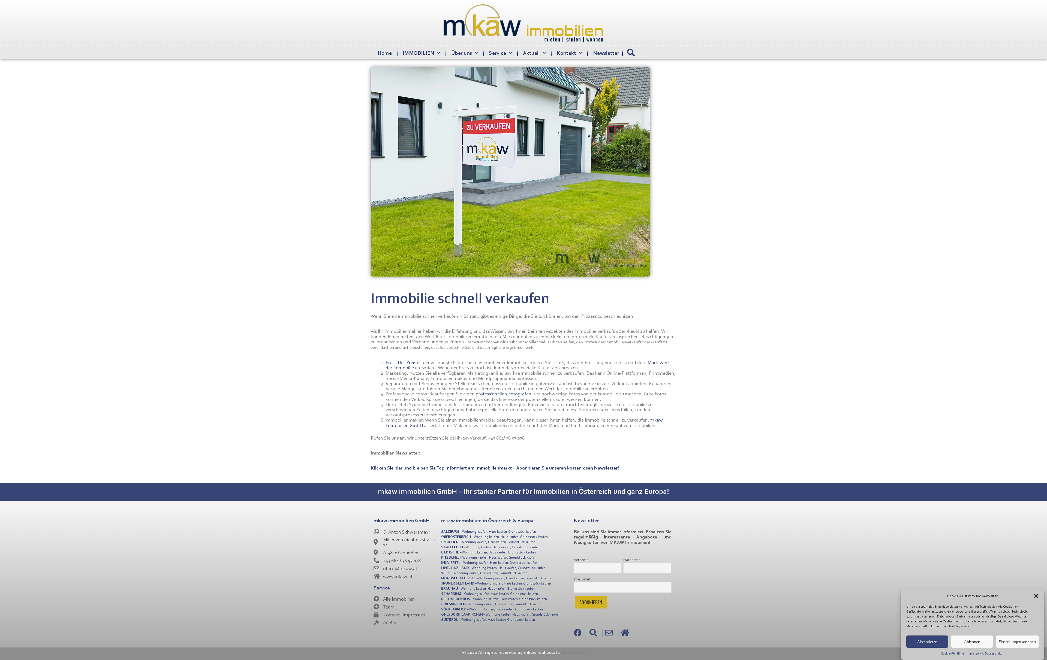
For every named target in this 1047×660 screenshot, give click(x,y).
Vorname (581, 559)
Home (385, 52)
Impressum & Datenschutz (984, 653)
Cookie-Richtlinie (952, 653)
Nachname (631, 559)
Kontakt (566, 52)
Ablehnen (972, 641)
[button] (1036, 596)
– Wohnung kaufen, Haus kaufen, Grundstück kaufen (488, 531)
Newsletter (606, 52)
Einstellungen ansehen (1017, 641)
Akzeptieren (927, 641)
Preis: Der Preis (401, 362)
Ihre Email (582, 579)
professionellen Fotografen (503, 393)
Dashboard (573, 652)
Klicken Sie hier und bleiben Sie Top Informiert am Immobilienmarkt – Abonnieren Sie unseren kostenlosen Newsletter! (495, 468)
